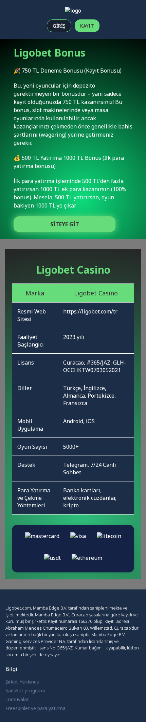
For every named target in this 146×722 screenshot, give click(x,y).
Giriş (59, 25)
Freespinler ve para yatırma (35, 708)
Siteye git (64, 224)
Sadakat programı (25, 690)
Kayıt (87, 25)
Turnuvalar (17, 699)
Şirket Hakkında (22, 681)
